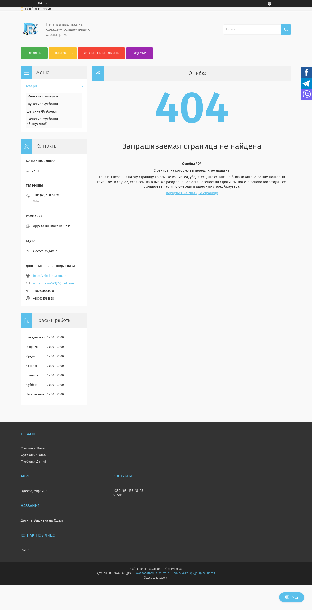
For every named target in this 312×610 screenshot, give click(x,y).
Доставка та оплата (101, 53)
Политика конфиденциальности (193, 573)
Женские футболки (42, 96)
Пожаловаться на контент (151, 573)
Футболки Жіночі (34, 448)
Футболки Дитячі (33, 461)
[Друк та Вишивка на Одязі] (30, 37)
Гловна (34, 53)
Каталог (62, 53)
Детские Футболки (42, 111)
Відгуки (139, 53)
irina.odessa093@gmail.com (53, 283)
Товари (31, 86)
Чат (295, 597)
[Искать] (286, 29)
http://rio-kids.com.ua (49, 276)
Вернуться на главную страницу (192, 193)
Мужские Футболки (42, 104)
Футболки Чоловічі (35, 455)
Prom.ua (176, 569)
